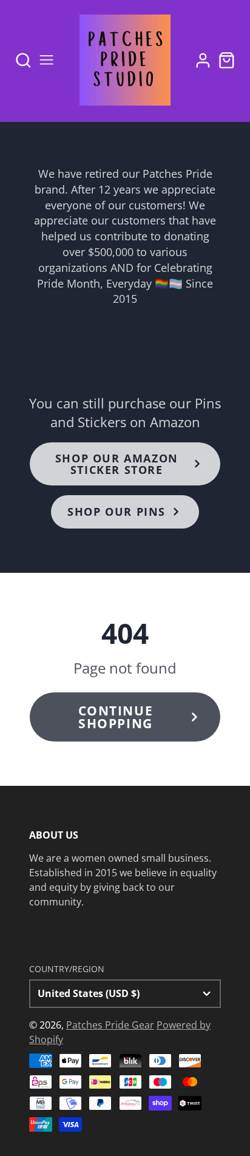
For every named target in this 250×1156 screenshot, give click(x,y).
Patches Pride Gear (110, 1025)
